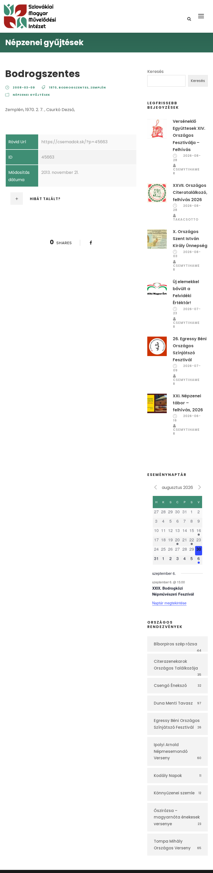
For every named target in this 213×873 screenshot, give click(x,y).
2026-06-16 (187, 418)
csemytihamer (186, 171)
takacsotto (185, 219)
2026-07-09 (187, 368)
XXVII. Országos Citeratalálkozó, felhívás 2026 (190, 192)
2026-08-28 (187, 157)
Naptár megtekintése (169, 602)
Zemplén (98, 87)
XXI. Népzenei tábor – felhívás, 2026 (188, 403)
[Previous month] (155, 487)
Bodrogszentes (74, 87)
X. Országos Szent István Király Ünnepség (190, 239)
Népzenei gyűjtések (31, 95)
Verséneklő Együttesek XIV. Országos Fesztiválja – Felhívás (189, 135)
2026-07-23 (187, 311)
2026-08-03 (187, 254)
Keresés (155, 71)
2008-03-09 (24, 87)
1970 (53, 87)
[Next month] (200, 487)
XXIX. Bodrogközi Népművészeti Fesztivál (173, 591)
